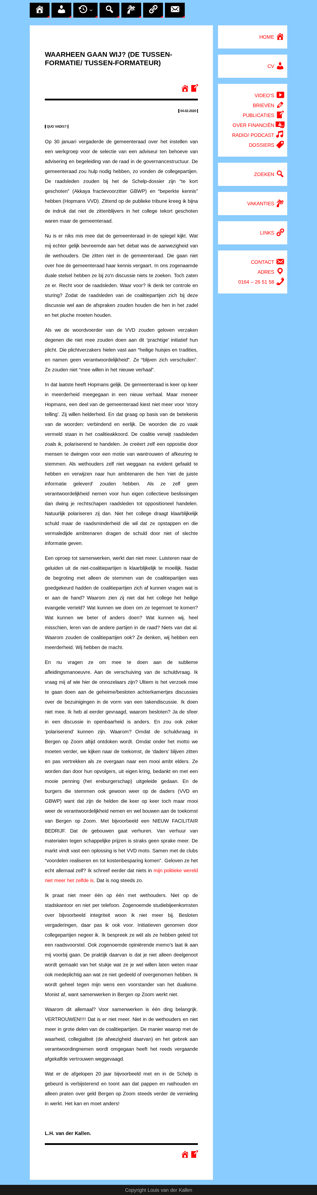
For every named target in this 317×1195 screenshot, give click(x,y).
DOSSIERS (262, 145)
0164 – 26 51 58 (257, 282)
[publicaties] (194, 88)
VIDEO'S (265, 95)
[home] (185, 88)
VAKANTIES (261, 203)
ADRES (267, 272)
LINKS (268, 233)
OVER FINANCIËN (254, 125)
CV (271, 66)
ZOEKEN (265, 174)
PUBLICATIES (259, 115)
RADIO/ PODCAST (254, 135)
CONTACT (263, 262)
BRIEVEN (264, 105)
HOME (267, 37)
